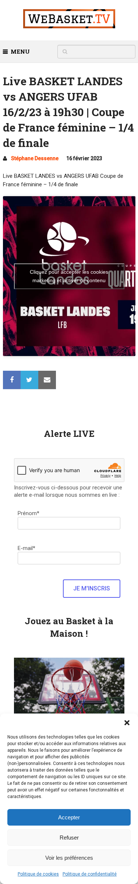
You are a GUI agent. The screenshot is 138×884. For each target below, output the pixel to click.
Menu (20, 51)
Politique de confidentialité (90, 874)
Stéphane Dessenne (35, 158)
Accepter (69, 817)
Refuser (69, 837)
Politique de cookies (38, 874)
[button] (127, 722)
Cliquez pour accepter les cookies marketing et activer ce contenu (69, 276)
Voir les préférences (69, 858)
